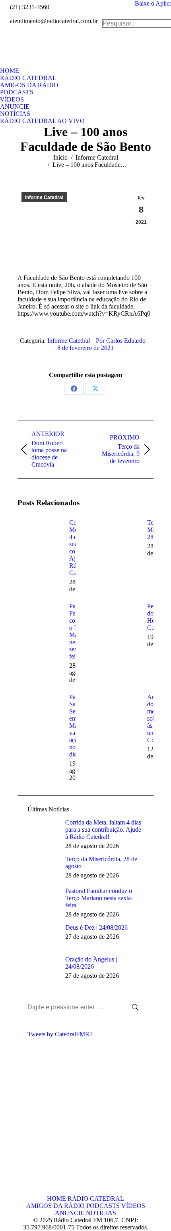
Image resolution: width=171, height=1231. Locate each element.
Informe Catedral (44, 197)
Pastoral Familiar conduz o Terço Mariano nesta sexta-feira (99, 898)
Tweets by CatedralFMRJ (59, 1034)
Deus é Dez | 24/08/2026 (96, 927)
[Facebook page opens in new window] (23, 1127)
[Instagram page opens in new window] (35, 1139)
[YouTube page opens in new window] (23, 1139)
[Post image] (39, 537)
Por (121, 340)
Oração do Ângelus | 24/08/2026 (91, 963)
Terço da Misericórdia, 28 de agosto (101, 863)
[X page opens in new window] (35, 1127)
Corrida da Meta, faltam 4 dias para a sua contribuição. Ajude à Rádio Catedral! (103, 829)
